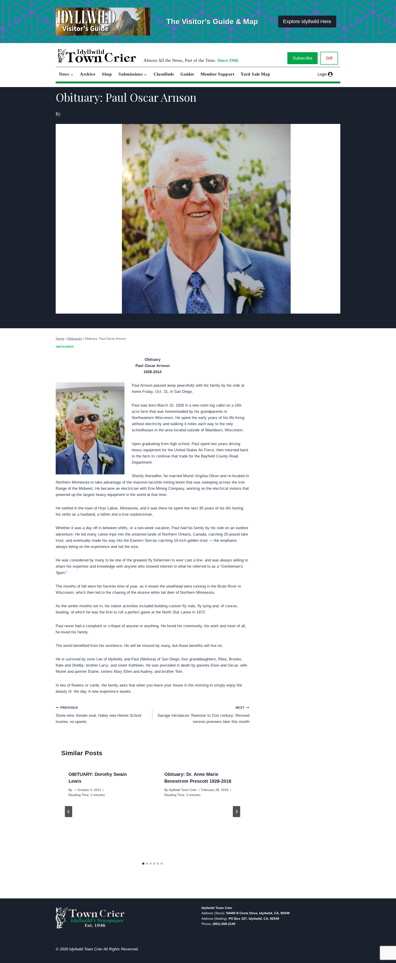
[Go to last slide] (68, 811)
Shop (107, 74)
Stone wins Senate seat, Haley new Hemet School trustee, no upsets (98, 715)
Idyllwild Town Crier (183, 790)
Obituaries (65, 346)
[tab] (143, 863)
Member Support (217, 74)
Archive (87, 74)
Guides (187, 74)
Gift (329, 58)
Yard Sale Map (255, 74)
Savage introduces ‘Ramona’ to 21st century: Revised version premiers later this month (203, 715)
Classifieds (164, 74)
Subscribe (303, 58)
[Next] (236, 811)
